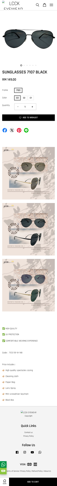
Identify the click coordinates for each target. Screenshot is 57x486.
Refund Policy (37, 471)
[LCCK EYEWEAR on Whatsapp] (40, 454)
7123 (18, 90)
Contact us (28, 432)
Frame (5, 90)
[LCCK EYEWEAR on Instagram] (25, 454)
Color (4, 97)
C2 (24, 97)
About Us (47, 471)
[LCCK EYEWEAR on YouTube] (32, 454)
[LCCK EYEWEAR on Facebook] (17, 454)
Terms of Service (12, 471)
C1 (31, 97)
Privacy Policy (28, 436)
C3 (17, 97)
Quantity (6, 105)
